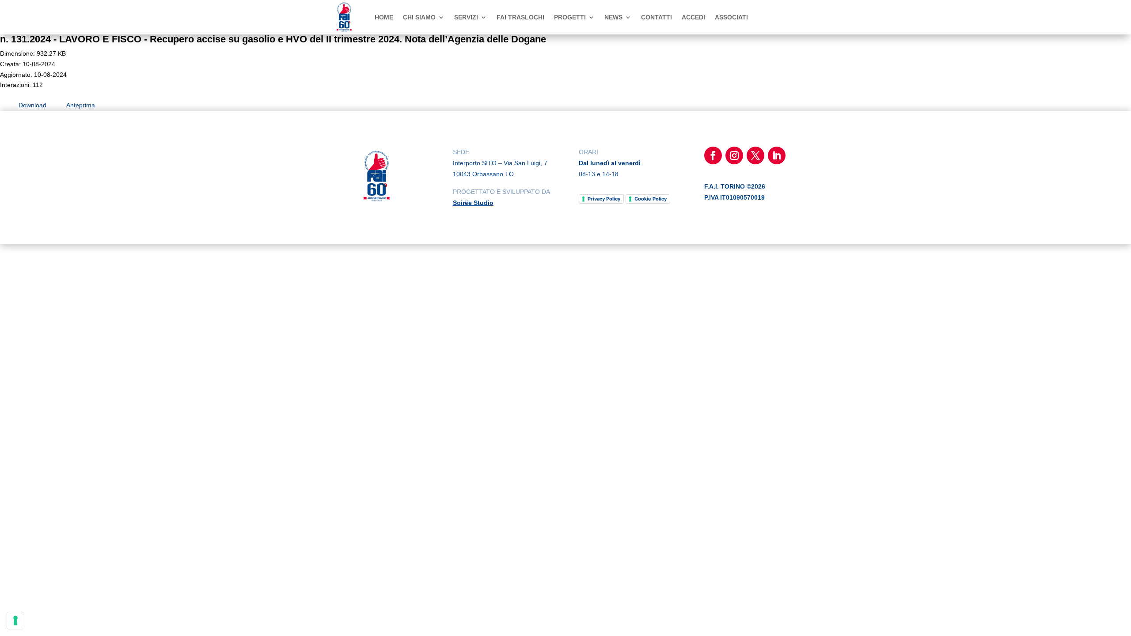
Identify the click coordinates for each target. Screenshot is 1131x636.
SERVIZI (466, 17)
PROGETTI (570, 17)
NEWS (613, 17)
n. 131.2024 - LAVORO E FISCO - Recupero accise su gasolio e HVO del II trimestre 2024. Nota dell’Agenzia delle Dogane (273, 39)
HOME (384, 17)
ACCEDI (693, 17)
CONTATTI (656, 17)
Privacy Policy (604, 199)
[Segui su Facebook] (713, 155)
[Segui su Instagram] (734, 155)
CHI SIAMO (419, 17)
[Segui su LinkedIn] (777, 155)
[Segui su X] (755, 155)
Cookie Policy (650, 199)
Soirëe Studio (473, 202)
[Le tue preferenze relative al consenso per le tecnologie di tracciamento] (15, 620)
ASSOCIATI (731, 17)
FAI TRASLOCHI (520, 17)
